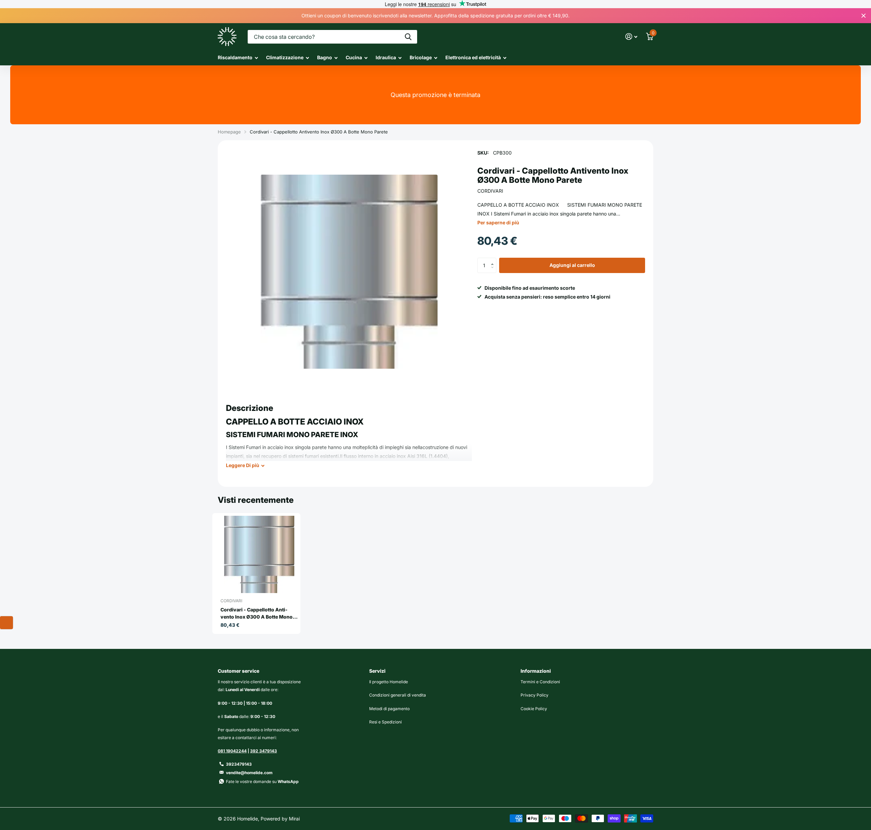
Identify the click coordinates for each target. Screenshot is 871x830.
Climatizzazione (284, 57)
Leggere (242, 465)
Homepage (229, 131)
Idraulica (386, 57)
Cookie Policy (534, 708)
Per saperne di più (498, 222)
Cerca (408, 37)
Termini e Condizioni (540, 681)
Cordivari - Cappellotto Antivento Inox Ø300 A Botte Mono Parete (256, 613)
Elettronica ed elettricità (473, 57)
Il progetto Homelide (388, 681)
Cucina (354, 57)
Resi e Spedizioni (385, 721)
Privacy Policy (534, 695)
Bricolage (421, 57)
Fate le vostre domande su (262, 781)
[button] (494, 260)
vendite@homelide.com (249, 772)
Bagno (324, 57)
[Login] (631, 36)
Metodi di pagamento (389, 708)
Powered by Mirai (280, 818)
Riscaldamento (235, 57)
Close (863, 15)
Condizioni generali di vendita (397, 695)
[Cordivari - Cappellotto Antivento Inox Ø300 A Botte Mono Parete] (259, 554)
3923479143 (239, 764)
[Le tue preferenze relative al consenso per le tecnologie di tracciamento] (6, 622)
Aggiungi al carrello (572, 265)
